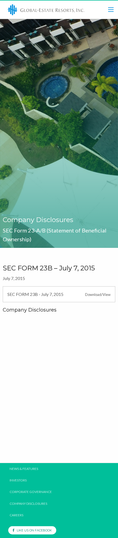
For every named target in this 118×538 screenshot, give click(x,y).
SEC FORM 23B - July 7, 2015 (35, 294)
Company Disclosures (28, 504)
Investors (18, 480)
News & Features (24, 469)
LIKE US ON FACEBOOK (33, 530)
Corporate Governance (31, 492)
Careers (16, 515)
